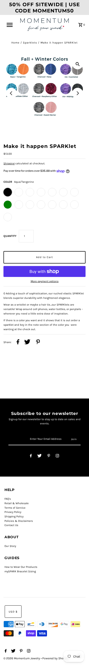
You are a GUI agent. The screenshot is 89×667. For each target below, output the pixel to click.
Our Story (10, 546)
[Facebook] (31, 456)
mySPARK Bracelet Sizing (20, 571)
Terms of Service (14, 507)
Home (15, 42)
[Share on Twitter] (27, 342)
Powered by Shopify (55, 658)
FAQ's (7, 498)
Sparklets (30, 42)
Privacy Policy (12, 512)
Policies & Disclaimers (18, 521)
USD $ (13, 611)
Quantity (9, 236)
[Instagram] (57, 456)
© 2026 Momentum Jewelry (22, 658)
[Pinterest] (48, 456)
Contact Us (11, 525)
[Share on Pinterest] (38, 342)
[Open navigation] (11, 25)
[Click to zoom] (77, 63)
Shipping (9, 163)
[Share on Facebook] (18, 342)
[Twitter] (39, 456)
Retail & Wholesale (16, 503)
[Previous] (11, 93)
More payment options (45, 281)
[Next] (77, 93)
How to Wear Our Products (20, 567)
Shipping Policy (13, 516)
